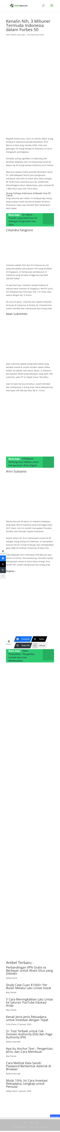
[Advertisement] (30, 106)
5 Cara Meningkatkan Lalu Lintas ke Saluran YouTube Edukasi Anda (29, 1002)
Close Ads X (55, 1116)
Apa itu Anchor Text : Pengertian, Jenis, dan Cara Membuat (29, 1050)
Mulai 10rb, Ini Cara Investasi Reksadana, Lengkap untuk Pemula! (27, 1083)
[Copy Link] (3, 570)
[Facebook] (3, 558)
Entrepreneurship (35, 34)
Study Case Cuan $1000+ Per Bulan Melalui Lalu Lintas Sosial (28, 986)
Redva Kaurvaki (18, 34)
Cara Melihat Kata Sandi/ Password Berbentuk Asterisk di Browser (28, 1066)
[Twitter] (3, 564)
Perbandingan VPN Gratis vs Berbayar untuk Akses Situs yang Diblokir (29, 970)
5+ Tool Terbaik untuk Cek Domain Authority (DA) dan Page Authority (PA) (29, 1034)
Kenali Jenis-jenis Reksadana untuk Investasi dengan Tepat (27, 1018)
